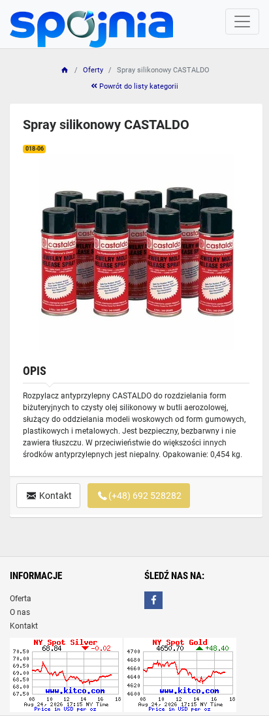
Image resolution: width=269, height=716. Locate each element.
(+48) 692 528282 (145, 495)
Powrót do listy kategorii (137, 86)
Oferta (20, 598)
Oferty (93, 70)
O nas (20, 612)
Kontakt (54, 495)
